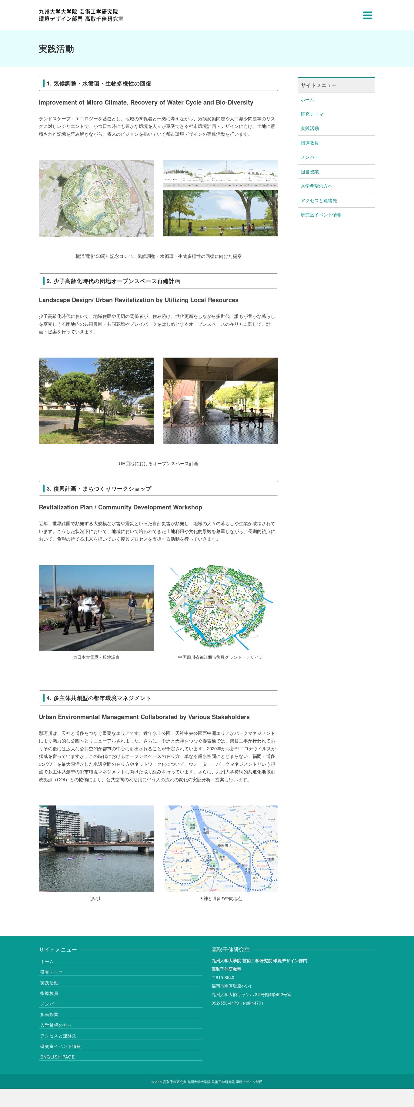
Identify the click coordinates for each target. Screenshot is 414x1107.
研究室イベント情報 (321, 214)
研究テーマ (312, 114)
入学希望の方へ (316, 185)
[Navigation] (367, 15)
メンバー (310, 157)
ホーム (307, 99)
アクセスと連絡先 (319, 200)
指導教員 (310, 142)
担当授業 (310, 171)
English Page (57, 1057)
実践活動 (310, 128)
